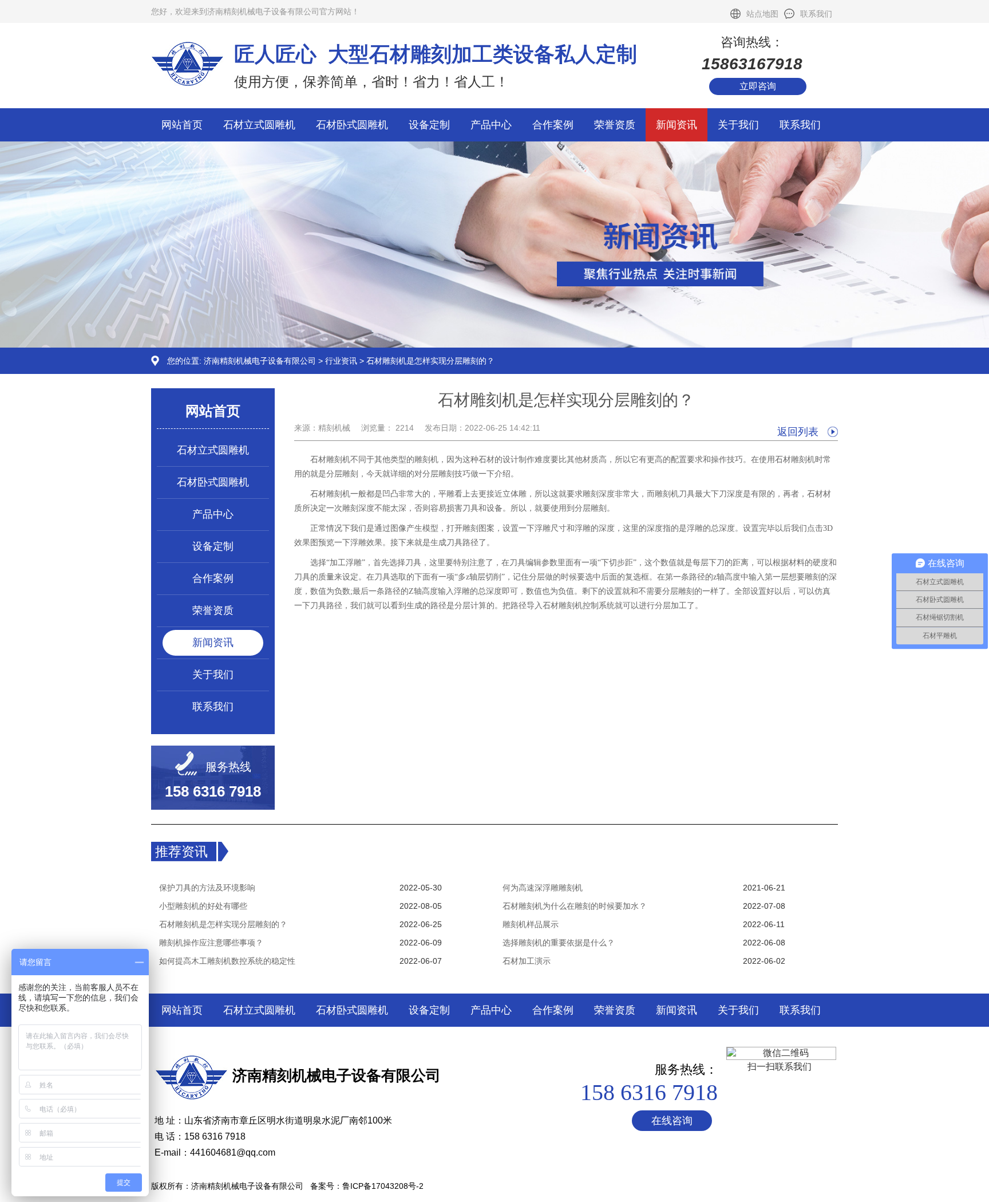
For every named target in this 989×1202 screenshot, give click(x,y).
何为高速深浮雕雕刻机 (543, 887)
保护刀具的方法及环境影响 (207, 887)
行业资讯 (341, 360)
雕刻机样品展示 (531, 924)
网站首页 (182, 125)
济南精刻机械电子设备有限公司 (260, 360)
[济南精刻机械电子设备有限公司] (494, 344)
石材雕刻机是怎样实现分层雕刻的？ (223, 924)
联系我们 (816, 13)
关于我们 (738, 125)
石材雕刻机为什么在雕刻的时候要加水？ (575, 906)
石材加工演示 (527, 960)
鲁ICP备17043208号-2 (383, 1186)
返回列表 (797, 432)
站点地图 (762, 13)
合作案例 (552, 125)
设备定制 (429, 125)
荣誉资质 (614, 125)
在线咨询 (672, 1120)
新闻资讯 (676, 125)
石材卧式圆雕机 (352, 125)
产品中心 (491, 125)
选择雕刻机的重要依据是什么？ (559, 942)
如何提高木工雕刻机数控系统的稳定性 (227, 960)
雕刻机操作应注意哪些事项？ (211, 942)
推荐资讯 (181, 851)
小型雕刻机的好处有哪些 (203, 906)
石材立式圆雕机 (259, 125)
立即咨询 (757, 86)
